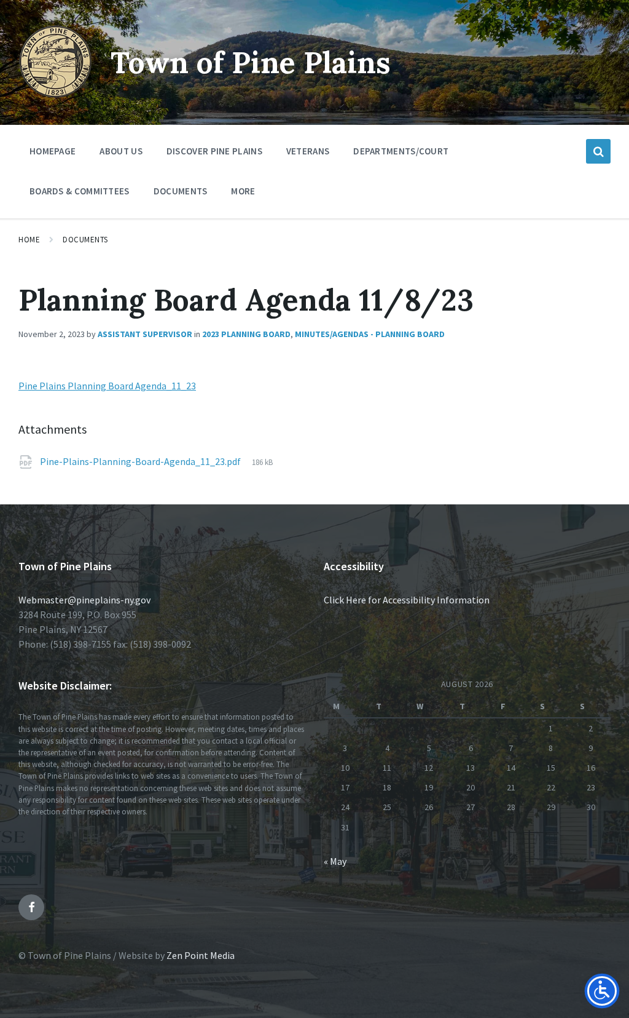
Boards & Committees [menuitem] (79, 191)
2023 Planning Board (246, 334)
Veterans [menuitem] (307, 151)
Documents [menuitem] (181, 191)
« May (335, 861)
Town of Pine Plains (251, 62)
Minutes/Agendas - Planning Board (370, 334)
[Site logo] (55, 95)
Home (29, 239)
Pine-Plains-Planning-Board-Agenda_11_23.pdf (141, 461)
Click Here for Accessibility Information (407, 600)
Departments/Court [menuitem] (400, 151)
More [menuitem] (243, 191)
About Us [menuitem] (121, 151)
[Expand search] (598, 151)
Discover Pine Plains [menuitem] (214, 151)
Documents (85, 239)
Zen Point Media (200, 955)
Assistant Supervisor (145, 334)
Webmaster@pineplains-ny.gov (84, 600)
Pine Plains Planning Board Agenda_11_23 (107, 386)
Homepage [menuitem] (52, 151)
